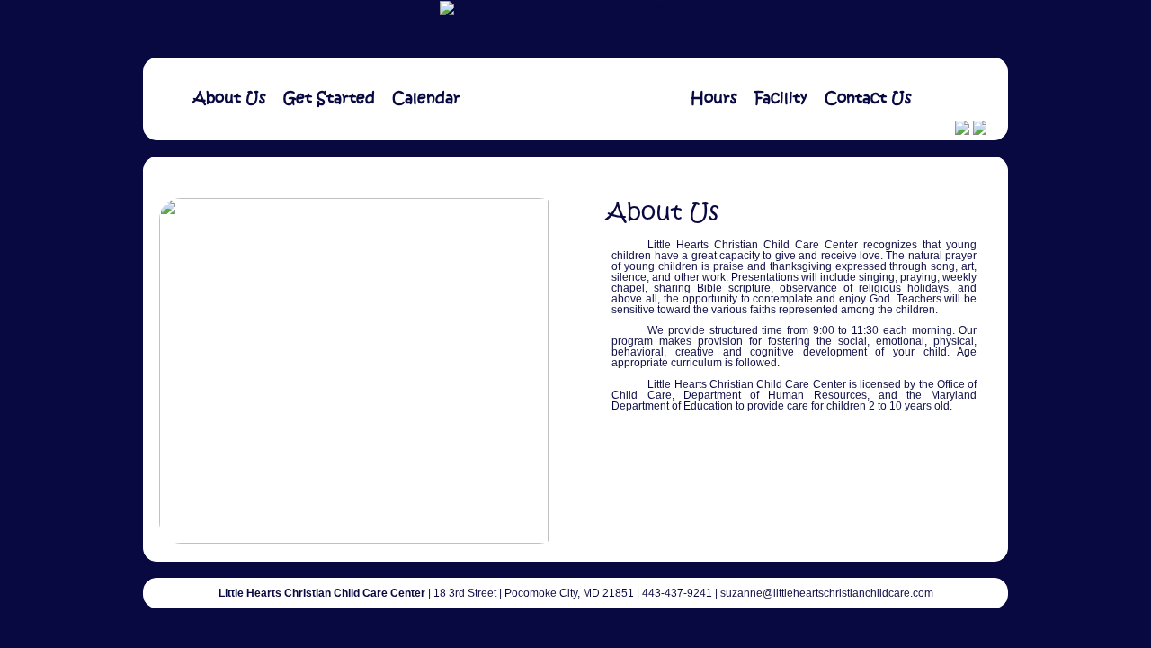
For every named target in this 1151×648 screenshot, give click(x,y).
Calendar (426, 98)
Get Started (329, 98)
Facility (780, 98)
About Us (229, 98)
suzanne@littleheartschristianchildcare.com (826, 593)
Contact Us (868, 98)
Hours (714, 98)
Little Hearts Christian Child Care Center (322, 593)
